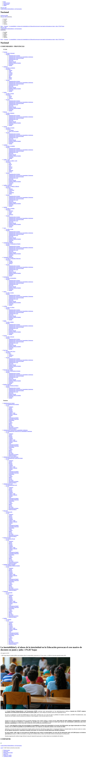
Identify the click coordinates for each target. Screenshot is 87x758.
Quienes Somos (6, 2)
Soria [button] (10, 169)
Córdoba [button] (10, 72)
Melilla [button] (4, 320)
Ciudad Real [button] (11, 190)
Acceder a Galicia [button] (10, 292)
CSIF (2, 747)
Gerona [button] (10, 212)
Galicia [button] (4, 291)
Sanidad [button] (10, 65)
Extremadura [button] (6, 276)
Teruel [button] (10, 97)
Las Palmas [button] (11, 130)
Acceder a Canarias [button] (10, 127)
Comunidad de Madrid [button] (8, 242)
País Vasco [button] (5, 350)
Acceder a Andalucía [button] (10, 67)
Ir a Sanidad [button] (8, 619)
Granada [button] (10, 74)
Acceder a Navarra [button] (10, 336)
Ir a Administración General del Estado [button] (14, 458)
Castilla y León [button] (6, 159)
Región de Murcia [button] (7, 384)
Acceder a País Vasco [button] (10, 351)
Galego (4, 22)
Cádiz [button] (10, 71)
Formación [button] (11, 64)
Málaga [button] (10, 77)
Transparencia (6, 4)
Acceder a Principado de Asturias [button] (13, 371)
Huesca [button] (10, 96)
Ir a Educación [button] (9, 512)
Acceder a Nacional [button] (10, 53)
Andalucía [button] (5, 66)
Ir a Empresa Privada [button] (10, 538)
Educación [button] (11, 60)
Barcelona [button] (11, 210)
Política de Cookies (7, 755)
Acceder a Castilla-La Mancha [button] (12, 186)
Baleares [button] (5, 111)
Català (4, 20)
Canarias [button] (5, 126)
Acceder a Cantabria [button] (10, 146)
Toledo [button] (10, 193)
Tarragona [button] (11, 214)
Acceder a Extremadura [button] (11, 278)
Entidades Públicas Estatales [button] (15, 63)
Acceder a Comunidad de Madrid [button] (13, 243)
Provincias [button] (8, 69)
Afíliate (4, 5)
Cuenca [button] (10, 191)
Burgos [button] (10, 164)
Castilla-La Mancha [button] (7, 185)
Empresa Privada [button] (12, 61)
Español (5, 19)
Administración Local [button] (13, 59)
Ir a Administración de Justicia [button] (12, 404)
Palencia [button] (10, 166)
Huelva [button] (10, 75)
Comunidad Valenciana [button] (8, 257)
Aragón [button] (5, 92)
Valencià (5, 24)
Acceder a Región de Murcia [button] (12, 385)
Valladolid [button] (11, 170)
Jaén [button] (10, 76)
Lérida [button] (10, 213)
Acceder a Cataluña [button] (10, 208)
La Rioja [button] (5, 306)
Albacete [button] (11, 188)
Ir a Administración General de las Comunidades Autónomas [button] (19, 431)
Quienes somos (6, 750)
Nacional (6, 26)
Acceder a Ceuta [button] (9, 229)
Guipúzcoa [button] (11, 355)
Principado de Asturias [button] (8, 369)
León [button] (10, 165)
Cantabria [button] (5, 144)
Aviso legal (5, 751)
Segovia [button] (10, 168)
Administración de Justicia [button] (14, 55)
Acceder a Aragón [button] (10, 93)
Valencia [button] (10, 263)
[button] (6, 16)
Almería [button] (10, 70)
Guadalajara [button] (11, 192)
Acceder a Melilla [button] (10, 322)
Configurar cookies (7, 756)
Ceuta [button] (4, 228)
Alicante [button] (10, 261)
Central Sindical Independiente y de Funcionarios (11, 8)
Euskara (5, 21)
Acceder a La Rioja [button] (10, 307)
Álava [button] (10, 353)
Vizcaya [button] (10, 356)
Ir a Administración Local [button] (11, 485)
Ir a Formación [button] (9, 592)
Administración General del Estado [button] (16, 58)
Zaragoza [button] (11, 98)
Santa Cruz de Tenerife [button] (14, 131)
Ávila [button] (10, 163)
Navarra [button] (5, 335)
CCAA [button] (7, 405)
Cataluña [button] (5, 207)
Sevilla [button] (10, 78)
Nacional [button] (5, 52)
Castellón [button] (11, 262)
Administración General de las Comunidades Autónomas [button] (21, 56)
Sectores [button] (8, 54)
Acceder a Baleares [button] (10, 113)
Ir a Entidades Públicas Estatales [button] (13, 565)
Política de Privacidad (8, 752)
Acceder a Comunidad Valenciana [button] (13, 258)
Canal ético (5, 753)
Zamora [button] (10, 171)
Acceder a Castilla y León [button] (11, 160)
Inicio (4, 1)
